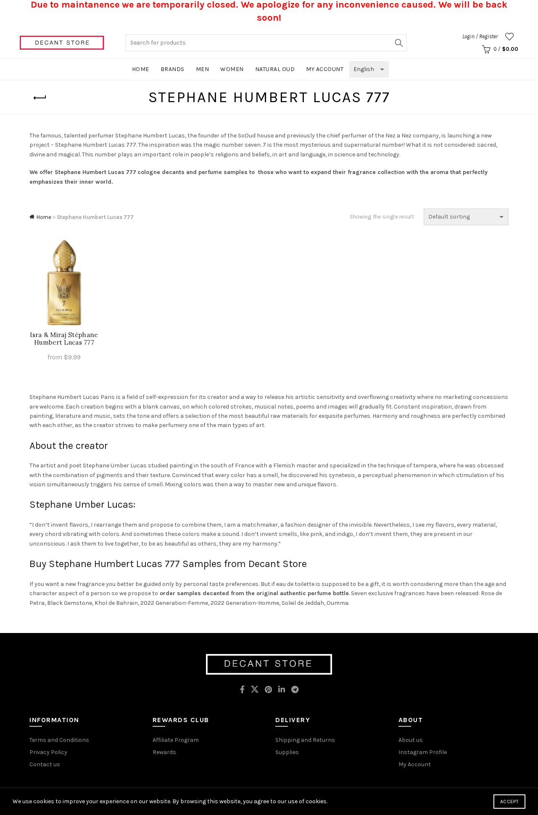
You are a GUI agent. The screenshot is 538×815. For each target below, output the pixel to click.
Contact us (44, 764)
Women (232, 69)
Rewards (164, 752)
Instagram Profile (422, 752)
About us (410, 740)
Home (140, 69)
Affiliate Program (176, 740)
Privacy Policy (48, 752)
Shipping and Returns (305, 740)
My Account (414, 764)
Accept (509, 801)
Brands (173, 69)
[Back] (39, 98)
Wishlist (509, 36)
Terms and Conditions (59, 740)
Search (398, 42)
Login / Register (480, 36)
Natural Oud (275, 69)
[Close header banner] (525, 13)
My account (324, 69)
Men (202, 69)
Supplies (287, 752)
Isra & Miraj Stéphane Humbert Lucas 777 (64, 338)
